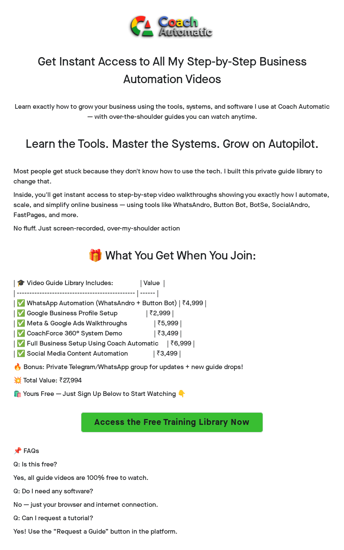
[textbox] (172, 112)
